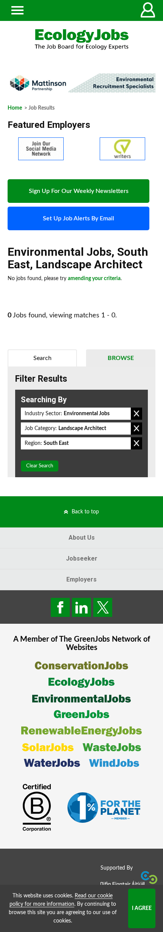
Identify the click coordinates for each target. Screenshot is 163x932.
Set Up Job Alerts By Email (78, 218)
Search (42, 358)
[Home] (81, 39)
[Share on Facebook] (60, 607)
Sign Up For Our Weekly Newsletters (79, 191)
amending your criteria (94, 278)
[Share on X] (102, 607)
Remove (136, 414)
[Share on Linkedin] (81, 607)
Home (15, 108)
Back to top (85, 512)
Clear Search (39, 466)
